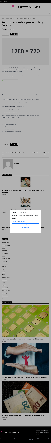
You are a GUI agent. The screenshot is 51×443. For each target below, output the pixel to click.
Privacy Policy (22, 221)
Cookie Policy (15, 221)
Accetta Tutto (25, 230)
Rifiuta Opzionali (25, 227)
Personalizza (25, 224)
